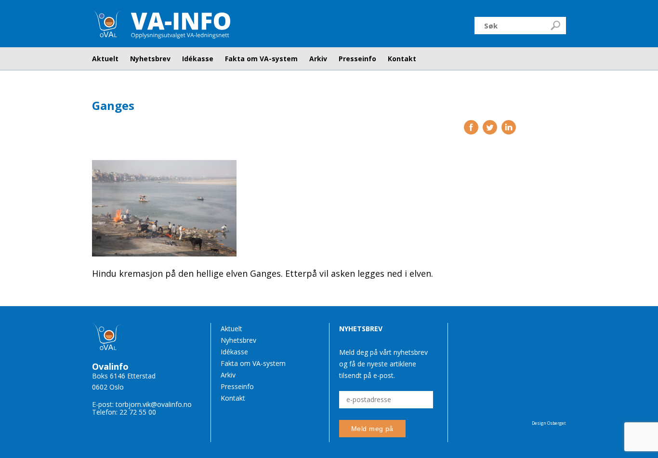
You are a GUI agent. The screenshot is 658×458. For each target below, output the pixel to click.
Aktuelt (105, 58)
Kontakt (402, 58)
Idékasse (197, 58)
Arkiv (318, 58)
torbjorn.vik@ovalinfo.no (154, 404)
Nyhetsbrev (150, 58)
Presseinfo (357, 58)
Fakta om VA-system (261, 58)
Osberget (556, 423)
